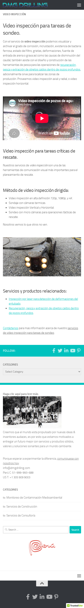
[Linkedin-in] (66, 350)
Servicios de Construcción (21, 506)
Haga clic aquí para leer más (20, 394)
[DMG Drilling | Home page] (33, 5)
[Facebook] (53, 350)
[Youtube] (72, 350)
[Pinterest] (78, 350)
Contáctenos (10, 328)
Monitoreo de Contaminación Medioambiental (34, 497)
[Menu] (79, 5)
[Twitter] (60, 350)
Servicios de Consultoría (20, 515)
